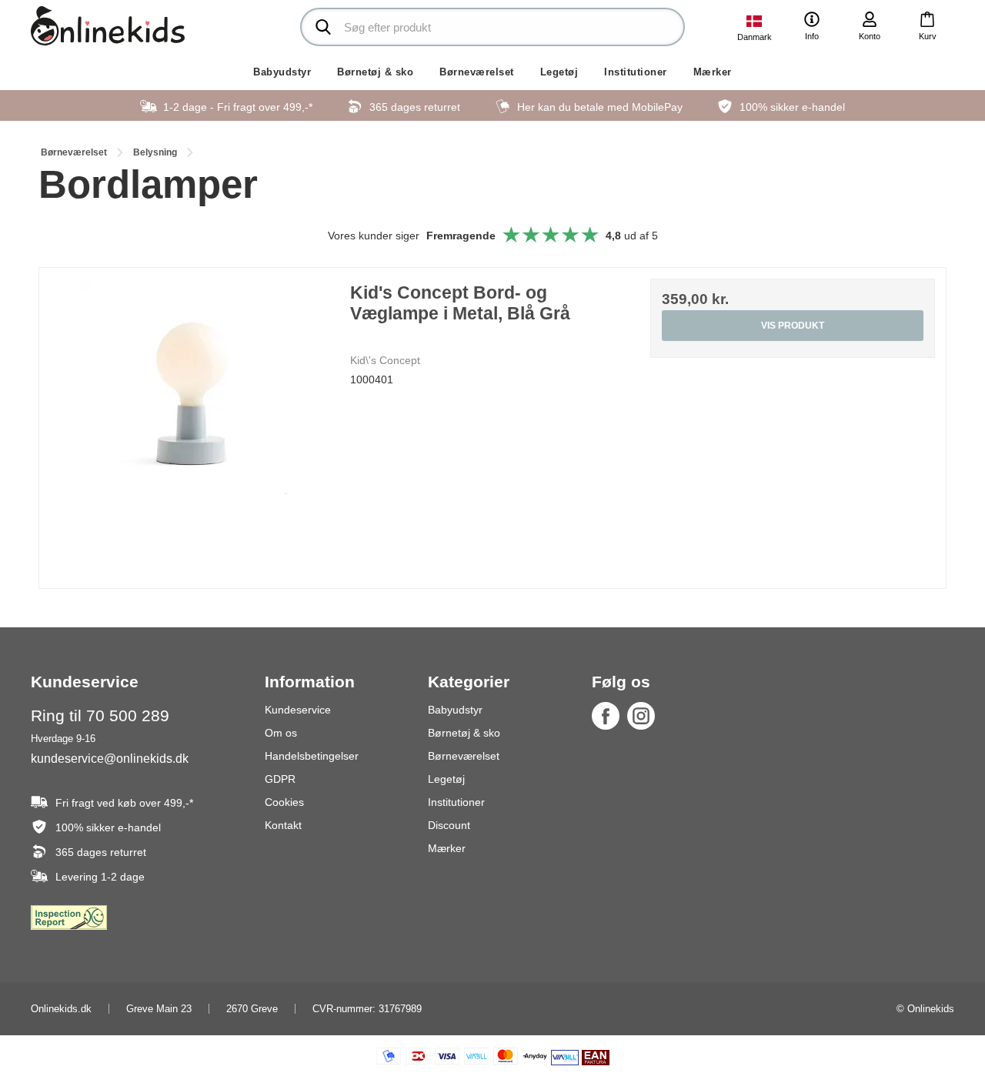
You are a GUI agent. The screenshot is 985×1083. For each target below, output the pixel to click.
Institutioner (635, 72)
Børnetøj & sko (375, 72)
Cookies (284, 802)
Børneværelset (476, 72)
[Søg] (323, 26)
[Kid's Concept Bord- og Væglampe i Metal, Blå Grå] (192, 421)
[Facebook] (605, 716)
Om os (281, 733)
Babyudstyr (282, 72)
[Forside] (108, 25)
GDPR (280, 779)
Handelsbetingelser (312, 756)
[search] (492, 27)
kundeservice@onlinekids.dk (110, 758)
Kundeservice (298, 710)
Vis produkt (792, 325)
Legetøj (559, 72)
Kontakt (283, 825)
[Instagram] (641, 716)
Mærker (712, 72)
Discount (449, 825)
